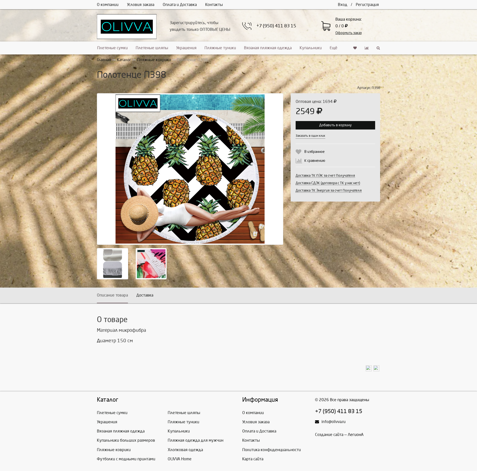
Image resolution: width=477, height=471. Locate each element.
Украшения (186, 48)
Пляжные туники (220, 48)
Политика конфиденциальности (271, 450)
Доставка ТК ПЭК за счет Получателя (325, 175)
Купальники (311, 48)
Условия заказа (140, 4)
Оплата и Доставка (180, 4)
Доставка (144, 295)
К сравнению (314, 161)
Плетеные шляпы (152, 48)
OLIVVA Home (180, 459)
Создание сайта (329, 434)
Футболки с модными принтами (126, 459)
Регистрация (367, 4)
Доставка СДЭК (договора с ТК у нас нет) (328, 183)
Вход (342, 4)
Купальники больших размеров (126, 440)
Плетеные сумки (112, 48)
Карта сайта (252, 459)
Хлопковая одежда (185, 450)
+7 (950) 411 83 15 (276, 26)
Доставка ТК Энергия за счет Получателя (329, 190)
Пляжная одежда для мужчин (195, 440)
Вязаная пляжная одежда (268, 48)
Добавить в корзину (335, 125)
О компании (108, 4)
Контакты (214, 4)
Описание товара (112, 295)
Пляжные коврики (114, 450)
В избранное (314, 152)
